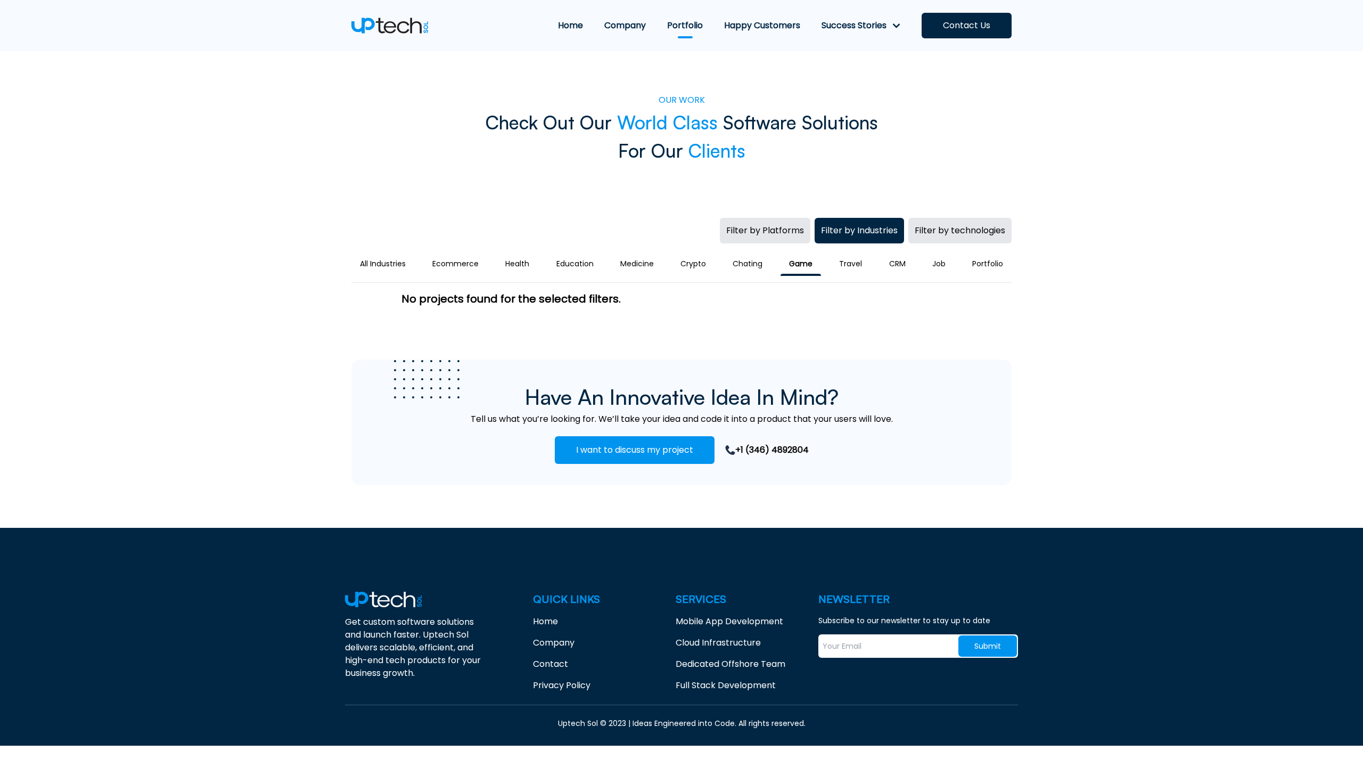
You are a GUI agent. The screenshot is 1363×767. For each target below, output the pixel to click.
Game (800, 263)
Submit (987, 646)
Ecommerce (455, 263)
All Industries (383, 263)
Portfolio (987, 263)
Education (575, 263)
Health (517, 263)
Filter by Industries (859, 230)
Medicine (637, 263)
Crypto (693, 263)
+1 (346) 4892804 (772, 450)
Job (939, 263)
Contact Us (966, 25)
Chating (747, 263)
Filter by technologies (960, 230)
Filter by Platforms (765, 230)
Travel (850, 263)
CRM (897, 263)
